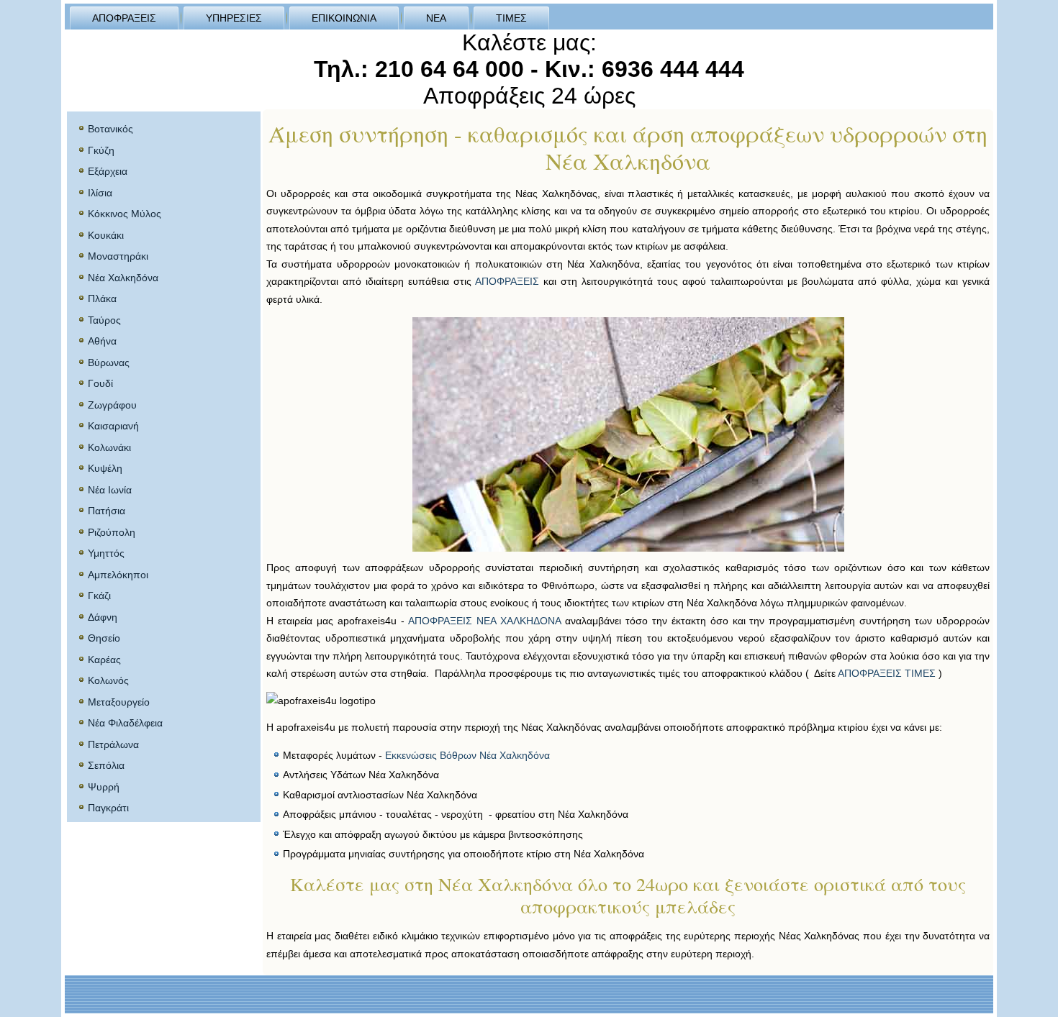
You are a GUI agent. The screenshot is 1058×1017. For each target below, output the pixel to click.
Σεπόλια (106, 765)
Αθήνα (102, 341)
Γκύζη (101, 150)
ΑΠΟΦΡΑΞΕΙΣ (124, 18)
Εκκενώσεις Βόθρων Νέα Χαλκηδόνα (467, 755)
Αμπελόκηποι (118, 574)
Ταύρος (104, 320)
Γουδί (100, 383)
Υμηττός (106, 553)
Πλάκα (102, 298)
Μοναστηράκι (118, 256)
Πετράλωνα (113, 744)
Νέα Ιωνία (110, 490)
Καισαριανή (113, 426)
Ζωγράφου (112, 405)
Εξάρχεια (107, 171)
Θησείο (104, 638)
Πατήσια (106, 510)
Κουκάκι (106, 235)
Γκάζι (99, 595)
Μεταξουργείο (119, 702)
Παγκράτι (108, 807)
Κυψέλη (105, 468)
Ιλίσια (100, 193)
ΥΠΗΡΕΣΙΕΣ (234, 18)
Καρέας (104, 659)
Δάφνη (102, 617)
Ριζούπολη (111, 532)
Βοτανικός (110, 128)
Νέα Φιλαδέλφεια (125, 723)
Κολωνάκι (109, 447)
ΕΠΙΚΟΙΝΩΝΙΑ (344, 18)
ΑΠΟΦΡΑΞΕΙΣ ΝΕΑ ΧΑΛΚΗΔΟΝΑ (484, 620)
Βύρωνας (109, 362)
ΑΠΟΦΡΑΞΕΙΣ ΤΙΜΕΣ (887, 673)
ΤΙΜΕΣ (511, 18)
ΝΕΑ (436, 18)
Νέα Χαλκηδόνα (123, 277)
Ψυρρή (103, 787)
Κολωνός (108, 680)
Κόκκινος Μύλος (124, 213)
